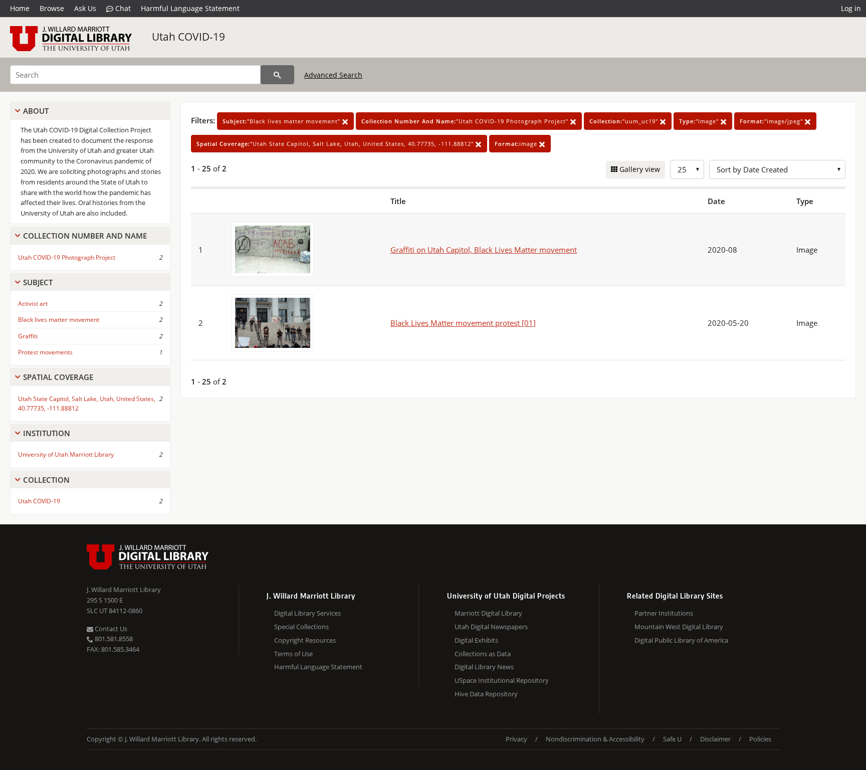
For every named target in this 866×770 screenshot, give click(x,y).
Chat (122, 8)
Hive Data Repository (486, 693)
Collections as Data (483, 653)
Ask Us (85, 8)
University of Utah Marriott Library (66, 454)
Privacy (516, 738)
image (517, 143)
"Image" (700, 121)
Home (20, 8)
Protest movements (45, 352)
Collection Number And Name (85, 236)
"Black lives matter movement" (282, 121)
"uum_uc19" (624, 121)
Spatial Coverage (58, 377)
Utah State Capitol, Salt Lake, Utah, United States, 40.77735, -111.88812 (86, 404)
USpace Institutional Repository (502, 680)
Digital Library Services (307, 613)
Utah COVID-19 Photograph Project (66, 257)
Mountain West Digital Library (678, 626)
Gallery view (638, 169)
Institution (46, 433)
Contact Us (110, 628)
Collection (46, 480)
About (36, 111)
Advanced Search (333, 75)
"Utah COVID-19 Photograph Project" (465, 121)
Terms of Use (293, 653)
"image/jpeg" (772, 121)
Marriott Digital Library (488, 613)
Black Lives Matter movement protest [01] (463, 323)
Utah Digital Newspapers (491, 626)
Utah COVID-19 (188, 37)
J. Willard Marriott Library (124, 589)
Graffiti (28, 336)
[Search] (277, 74)
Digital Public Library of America (681, 640)
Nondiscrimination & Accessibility (595, 738)
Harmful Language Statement (190, 8)
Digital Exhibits (476, 640)
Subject (38, 282)
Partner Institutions (663, 613)
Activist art (33, 303)
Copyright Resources (305, 640)
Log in (851, 8)
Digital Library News (484, 666)
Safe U (672, 738)
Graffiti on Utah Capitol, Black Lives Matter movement (483, 250)
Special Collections (301, 626)
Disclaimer (715, 738)
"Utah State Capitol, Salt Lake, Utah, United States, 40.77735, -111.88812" (336, 143)
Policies (760, 738)
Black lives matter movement (58, 319)
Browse (52, 8)
